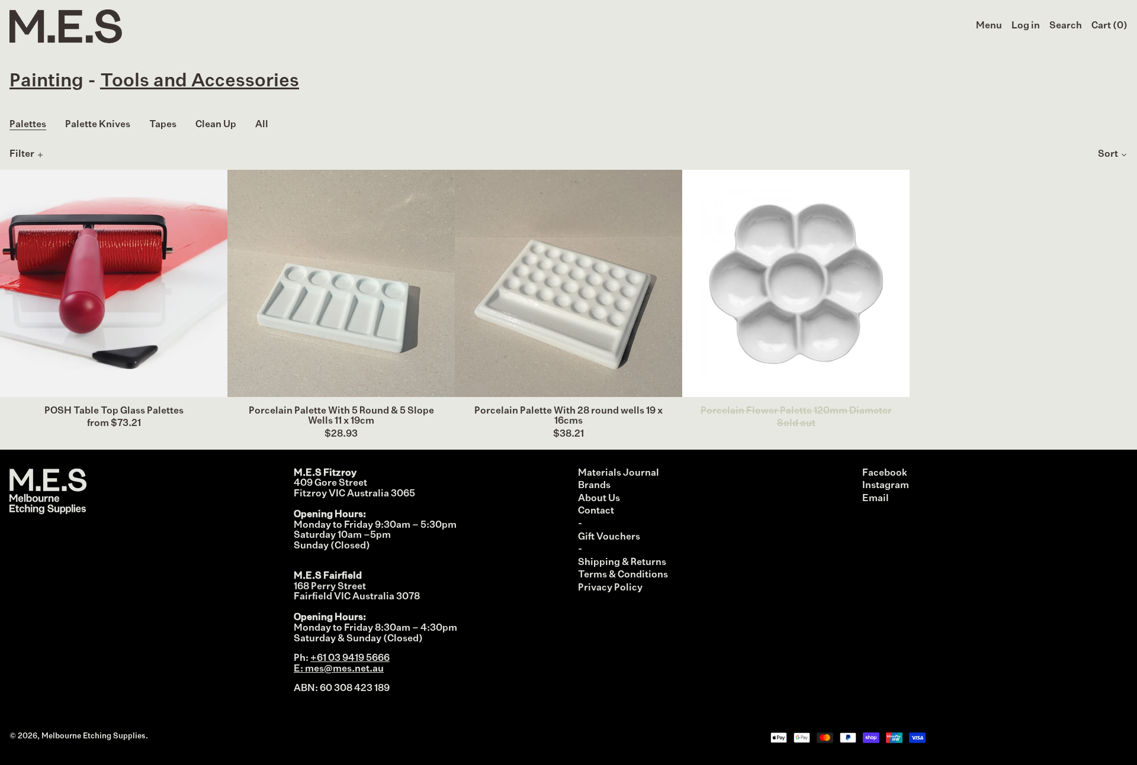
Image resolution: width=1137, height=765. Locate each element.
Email (875, 498)
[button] (1065, 27)
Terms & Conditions (623, 575)
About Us (599, 498)
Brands (594, 485)
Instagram (885, 485)
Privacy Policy (610, 588)
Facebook (884, 473)
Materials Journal (618, 473)
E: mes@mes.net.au (339, 669)
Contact (596, 511)
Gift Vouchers (609, 537)
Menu (989, 26)
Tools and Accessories (199, 81)
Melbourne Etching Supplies (93, 736)
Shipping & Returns (622, 562)
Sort (1108, 154)
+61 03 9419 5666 (350, 658)
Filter (21, 154)
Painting (46, 81)
